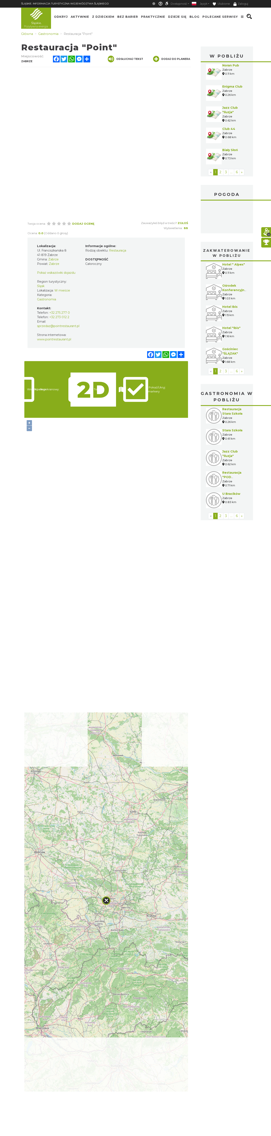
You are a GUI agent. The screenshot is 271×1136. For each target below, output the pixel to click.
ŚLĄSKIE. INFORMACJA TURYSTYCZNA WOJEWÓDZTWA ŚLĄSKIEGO (65, 3)
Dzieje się (177, 16)
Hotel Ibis (230, 307)
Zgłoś (183, 223)
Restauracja (117, 250)
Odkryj (61, 16)
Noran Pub (230, 65)
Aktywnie (80, 16)
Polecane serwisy (220, 16)
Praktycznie (153, 16)
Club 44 (228, 129)
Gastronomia (46, 299)
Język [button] (203, 3)
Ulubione (223, 3)
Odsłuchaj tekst (129, 59)
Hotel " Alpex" (233, 264)
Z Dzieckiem (103, 16)
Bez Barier (127, 16)
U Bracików (231, 494)
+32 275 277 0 (59, 313)
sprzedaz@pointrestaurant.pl (58, 326)
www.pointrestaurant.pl (54, 339)
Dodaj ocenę (83, 223)
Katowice (227, 217)
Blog (194, 16)
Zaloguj (243, 3)
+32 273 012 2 (59, 317)
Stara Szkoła (232, 430)
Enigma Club (232, 86)
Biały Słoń (230, 150)
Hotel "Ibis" (231, 328)
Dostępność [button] (179, 3)
